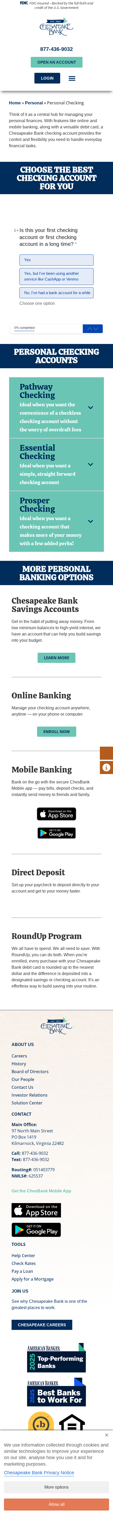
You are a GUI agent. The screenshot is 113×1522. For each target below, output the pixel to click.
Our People (23, 1079)
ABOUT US (23, 1044)
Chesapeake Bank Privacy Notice (39, 1472)
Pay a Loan (22, 1271)
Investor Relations (30, 1095)
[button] (72, 78)
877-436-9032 (56, 49)
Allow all (57, 1504)
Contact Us (22, 1087)
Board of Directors (30, 1071)
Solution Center (27, 1103)
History (19, 1064)
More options (56, 1487)
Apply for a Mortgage (33, 1279)
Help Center (23, 1255)
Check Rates (24, 1263)
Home (15, 103)
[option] (56, 260)
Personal (34, 103)
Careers (19, 1056)
